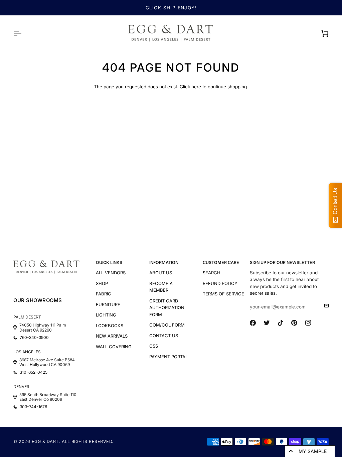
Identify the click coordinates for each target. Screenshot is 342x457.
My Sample (313, 451)
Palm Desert (27, 316)
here (196, 86)
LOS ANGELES (27, 351)
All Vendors (111, 272)
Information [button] (163, 262)
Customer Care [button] (221, 262)
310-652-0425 (33, 372)
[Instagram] (308, 323)
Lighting (106, 314)
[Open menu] (23, 33)
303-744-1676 (33, 406)
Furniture (108, 304)
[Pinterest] (294, 323)
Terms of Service (223, 293)
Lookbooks (109, 325)
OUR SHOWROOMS (37, 300)
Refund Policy (220, 283)
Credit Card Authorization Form (166, 307)
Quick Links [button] (109, 262)
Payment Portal (168, 356)
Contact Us (163, 335)
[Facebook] (253, 323)
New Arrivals (112, 336)
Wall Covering (114, 346)
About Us (160, 272)
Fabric (103, 293)
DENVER (21, 386)
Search (211, 272)
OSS (153, 346)
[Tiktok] (280, 323)
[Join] (324, 305)
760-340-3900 (34, 337)
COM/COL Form (167, 325)
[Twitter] (267, 323)
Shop (102, 283)
